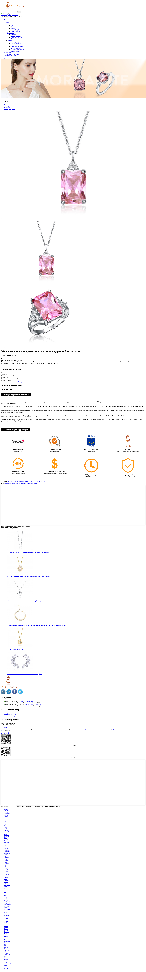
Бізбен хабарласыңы (10, 55)
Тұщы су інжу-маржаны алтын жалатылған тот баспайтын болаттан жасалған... (37, 625)
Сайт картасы (40, 729)
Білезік (13, 28)
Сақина (13, 25)
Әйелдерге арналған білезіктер (60, 729)
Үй (5, 19)
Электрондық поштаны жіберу (9, 732)
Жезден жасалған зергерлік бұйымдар (22, 45)
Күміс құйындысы (16, 42)
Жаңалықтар (7, 52)
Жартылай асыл (15, 51)
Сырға (13, 27)
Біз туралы (7, 20)
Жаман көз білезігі (75, 729)
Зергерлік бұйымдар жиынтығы (20, 30)
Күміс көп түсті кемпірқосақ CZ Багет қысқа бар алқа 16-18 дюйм (26, 481)
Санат (9, 24)
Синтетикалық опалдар (17, 49)
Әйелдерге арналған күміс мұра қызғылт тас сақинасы (21, 483)
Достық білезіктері (86, 729)
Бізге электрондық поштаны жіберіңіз (11, 382)
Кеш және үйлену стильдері (19, 39)
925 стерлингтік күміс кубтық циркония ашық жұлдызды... (29, 577)
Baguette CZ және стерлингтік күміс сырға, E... (24, 674)
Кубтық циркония (16, 48)
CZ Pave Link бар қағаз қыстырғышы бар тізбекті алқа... (28, 552)
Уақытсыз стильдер (16, 37)
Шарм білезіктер (106, 729)
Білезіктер (48, 729)
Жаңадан (13, 34)
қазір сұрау (4, 727)
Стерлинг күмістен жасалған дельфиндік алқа (24, 601)
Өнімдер (6, 22)
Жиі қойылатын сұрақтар (11, 54)
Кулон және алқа (15, 31)
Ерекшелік (10, 33)
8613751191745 (5, 733)
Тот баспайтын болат (17, 43)
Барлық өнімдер (116, 729)
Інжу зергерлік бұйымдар (18, 46)
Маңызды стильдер (16, 36)
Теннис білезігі (97, 729)
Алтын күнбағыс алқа (15, 649)
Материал (10, 40)
